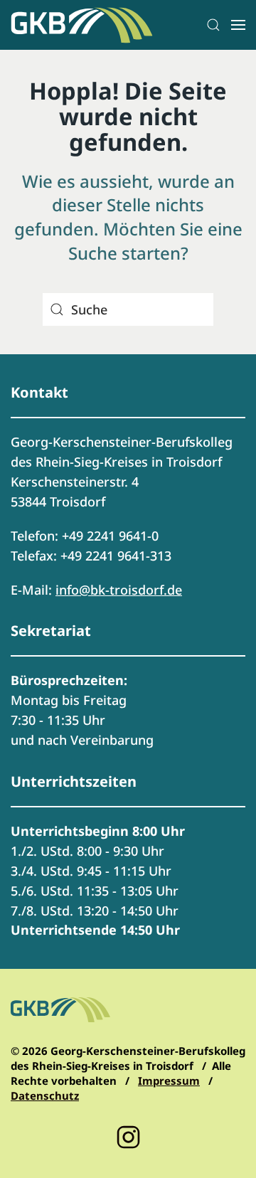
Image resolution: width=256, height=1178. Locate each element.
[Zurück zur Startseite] (82, 25)
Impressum (169, 1080)
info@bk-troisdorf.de (118, 589)
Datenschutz (45, 1095)
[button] (213, 25)
